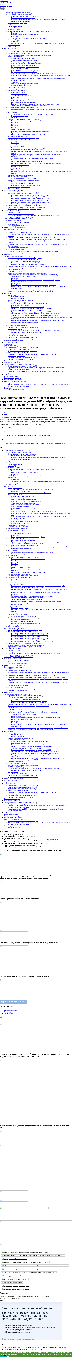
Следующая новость (8, 439)
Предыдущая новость (9, 431)
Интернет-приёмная (10, 1010)
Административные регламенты (21, 95)
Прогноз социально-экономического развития (22, 337)
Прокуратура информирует (12, 378)
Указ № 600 (15, 141)
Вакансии (14, 156)
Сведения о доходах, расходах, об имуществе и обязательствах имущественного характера (36, 239)
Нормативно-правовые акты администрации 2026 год (28, 121)
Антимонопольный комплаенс (17, 335)
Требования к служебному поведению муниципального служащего (32, 158)
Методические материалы (16, 249)
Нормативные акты (14, 212)
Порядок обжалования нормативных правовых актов (28, 134)
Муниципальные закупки (19, 116)
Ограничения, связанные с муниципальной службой (28, 160)
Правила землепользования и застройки (20, 359)
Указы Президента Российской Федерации (25, 259)
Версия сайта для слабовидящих (15, 1001)
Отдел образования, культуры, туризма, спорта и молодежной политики (34, 73)
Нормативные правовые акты (13, 340)
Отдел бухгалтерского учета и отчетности (24, 70)
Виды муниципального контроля (18, 222)
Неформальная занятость (15, 324)
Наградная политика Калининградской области (23, 180)
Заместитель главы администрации (19, 53)
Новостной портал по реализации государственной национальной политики (32, 275)
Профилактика (12, 224)
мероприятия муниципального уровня (23, 276)
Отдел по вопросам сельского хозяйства (24, 72)
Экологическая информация (13, 379)
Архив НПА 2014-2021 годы (20, 129)
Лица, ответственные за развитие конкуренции (26, 332)
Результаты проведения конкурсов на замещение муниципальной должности (36, 155)
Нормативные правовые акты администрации (22, 119)
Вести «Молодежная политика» (21, 281)
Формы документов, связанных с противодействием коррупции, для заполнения (33, 251)
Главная (6, 413)
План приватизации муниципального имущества (23, 138)
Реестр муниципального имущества (19, 136)
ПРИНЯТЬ (4, 1356)
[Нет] (8, 1356)
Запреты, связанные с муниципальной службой (26, 161)
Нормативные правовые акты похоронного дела (23, 383)
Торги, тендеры (12, 112)
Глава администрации (15, 50)
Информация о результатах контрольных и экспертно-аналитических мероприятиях (34, 215)
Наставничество (16, 166)
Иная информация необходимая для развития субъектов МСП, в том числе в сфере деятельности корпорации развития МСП (37, 321)
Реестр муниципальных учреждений (23, 18)
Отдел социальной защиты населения (23, 65)
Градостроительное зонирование (18, 352)
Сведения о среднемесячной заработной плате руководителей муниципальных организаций (37, 244)
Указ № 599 (15, 143)
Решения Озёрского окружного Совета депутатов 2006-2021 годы (32, 204)
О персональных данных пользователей (24, 178)
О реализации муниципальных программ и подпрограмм (29, 303)
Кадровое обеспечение (15, 146)
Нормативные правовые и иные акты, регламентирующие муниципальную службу (38, 148)
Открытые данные (13, 188)
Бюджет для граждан (17, 298)
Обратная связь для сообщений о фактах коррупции (24, 209)
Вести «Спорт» (16, 283)
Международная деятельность (17, 325)
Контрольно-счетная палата (12, 210)
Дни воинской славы (14, 269)
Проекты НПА (16, 133)
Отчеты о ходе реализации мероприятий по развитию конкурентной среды (35, 330)
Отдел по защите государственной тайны (24, 84)
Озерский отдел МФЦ (15, 29)
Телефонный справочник (16, 389)
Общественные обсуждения (16, 87)
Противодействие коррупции (13, 229)
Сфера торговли (13, 334)
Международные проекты (12, 362)
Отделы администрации (15, 56)
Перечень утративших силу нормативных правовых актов (30, 131)
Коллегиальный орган (11, 342)
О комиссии (15, 41)
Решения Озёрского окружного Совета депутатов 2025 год (30, 197)
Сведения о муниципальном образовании (17, 13)
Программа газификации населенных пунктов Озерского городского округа (35, 104)
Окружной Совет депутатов (13, 190)
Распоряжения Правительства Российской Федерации (28, 264)
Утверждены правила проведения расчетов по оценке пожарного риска (27, 435)
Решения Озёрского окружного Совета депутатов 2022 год (30, 202)
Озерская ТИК (12, 40)
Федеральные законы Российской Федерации (25, 261)
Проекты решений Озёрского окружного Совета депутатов (26, 207)
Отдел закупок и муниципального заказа (24, 60)
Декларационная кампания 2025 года (19, 232)
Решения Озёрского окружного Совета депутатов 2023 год (30, 200)
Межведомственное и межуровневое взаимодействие (28, 99)
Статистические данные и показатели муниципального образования (29, 55)
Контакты (7, 388)
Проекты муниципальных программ (23, 102)
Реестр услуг (15, 97)
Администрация (9, 48)
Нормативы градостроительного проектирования (23, 347)
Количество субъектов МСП (20, 305)
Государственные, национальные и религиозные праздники (27, 273)
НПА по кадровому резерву (20, 170)
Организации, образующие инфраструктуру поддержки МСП (31, 312)
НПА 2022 (14, 127)
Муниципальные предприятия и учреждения (22, 16)
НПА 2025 (14, 122)
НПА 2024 (14, 124)
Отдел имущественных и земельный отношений (26, 63)
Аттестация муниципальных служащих (20, 175)
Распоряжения (12, 117)
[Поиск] (18, 393)
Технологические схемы (19, 94)
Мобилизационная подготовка (21, 85)
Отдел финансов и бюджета (20, 68)
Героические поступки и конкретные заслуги (25, 185)
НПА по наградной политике (20, 182)
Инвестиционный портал (12, 361)
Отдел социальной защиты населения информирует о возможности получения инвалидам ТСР (34, 443)
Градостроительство (10, 346)
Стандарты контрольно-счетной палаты (20, 217)
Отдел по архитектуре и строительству (23, 62)
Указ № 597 (15, 144)
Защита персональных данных (17, 176)
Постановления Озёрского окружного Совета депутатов (26, 205)
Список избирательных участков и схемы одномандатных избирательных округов (37, 43)
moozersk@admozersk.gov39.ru (14, 1300)
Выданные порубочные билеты (18, 89)
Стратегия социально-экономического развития (23, 339)
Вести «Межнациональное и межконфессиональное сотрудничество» (33, 285)
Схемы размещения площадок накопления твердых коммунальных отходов (32, 354)
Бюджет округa (12, 295)
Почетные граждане (14, 45)
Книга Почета (12, 46)
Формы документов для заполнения (22, 183)
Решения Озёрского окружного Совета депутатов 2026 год (30, 195)
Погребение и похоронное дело (14, 381)
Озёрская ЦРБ (12, 28)
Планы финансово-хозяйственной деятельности (23, 327)
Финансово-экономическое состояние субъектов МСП (28, 310)
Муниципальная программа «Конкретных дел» (23, 107)
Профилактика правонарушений (14, 227)
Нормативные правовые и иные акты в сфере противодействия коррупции (32, 237)
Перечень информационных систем (19, 187)
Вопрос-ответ (8, 344)
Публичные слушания (15, 26)
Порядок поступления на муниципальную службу (27, 149)
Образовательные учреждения (17, 23)
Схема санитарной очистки (16, 356)
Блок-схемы (15, 36)
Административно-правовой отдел (22, 58)
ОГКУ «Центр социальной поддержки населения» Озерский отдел (29, 38)
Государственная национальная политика (17, 256)
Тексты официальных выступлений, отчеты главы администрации (32, 51)
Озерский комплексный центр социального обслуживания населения (30, 31)
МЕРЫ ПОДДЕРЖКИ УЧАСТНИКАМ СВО (18, 219)
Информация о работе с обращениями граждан (19, 1012)
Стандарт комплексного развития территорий (22, 349)
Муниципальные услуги (15, 92)
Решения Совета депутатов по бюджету (20, 300)
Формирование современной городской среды (22, 351)
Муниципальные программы (17, 100)
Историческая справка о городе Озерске (20, 14)
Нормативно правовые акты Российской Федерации (24, 258)
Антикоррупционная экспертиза (18, 247)
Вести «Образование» (18, 278)
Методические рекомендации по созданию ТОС (23, 366)
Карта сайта (7, 374)
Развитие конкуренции (15, 329)
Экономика (7, 293)
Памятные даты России (15, 271)
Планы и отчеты (13, 246)
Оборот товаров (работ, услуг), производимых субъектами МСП (31, 308)
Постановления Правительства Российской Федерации (29, 263)
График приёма (9, 1013)
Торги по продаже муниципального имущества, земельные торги (32, 114)
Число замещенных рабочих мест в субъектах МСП (27, 307)
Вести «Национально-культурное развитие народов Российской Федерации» (35, 280)
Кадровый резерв (13, 168)
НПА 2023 (14, 126)
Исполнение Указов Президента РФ (19, 139)
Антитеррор (8, 254)
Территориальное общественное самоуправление (19, 364)
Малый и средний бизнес (16, 302)
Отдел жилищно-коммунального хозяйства (25, 67)
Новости (14, 33)
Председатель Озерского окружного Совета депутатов (25, 192)
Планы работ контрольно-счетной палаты (21, 214)
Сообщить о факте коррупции (17, 253)
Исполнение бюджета (18, 297)
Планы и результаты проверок (17, 226)
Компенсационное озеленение (17, 90)
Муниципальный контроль (12, 220)
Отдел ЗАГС (15, 82)
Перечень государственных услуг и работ (24, 34)
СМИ (9, 24)
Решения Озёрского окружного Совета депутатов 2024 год (30, 198)
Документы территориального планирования (22, 357)
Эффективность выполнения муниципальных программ (29, 105)
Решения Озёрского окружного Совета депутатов (23, 193)
